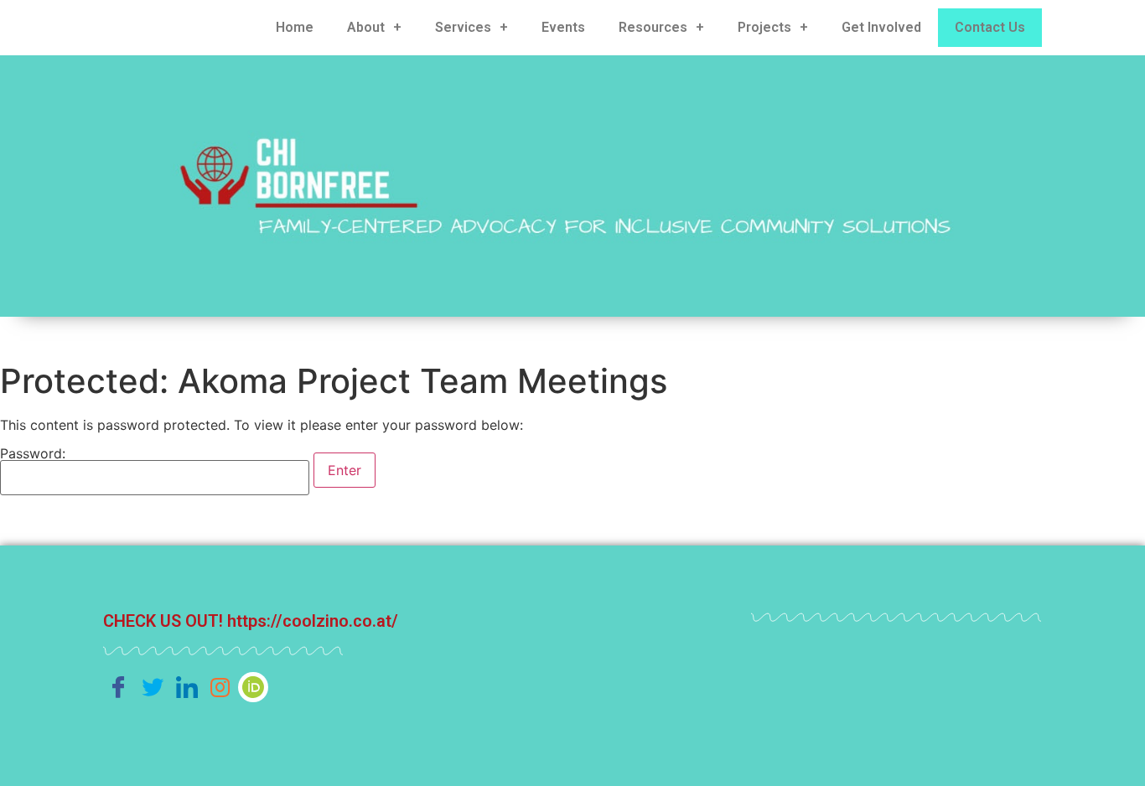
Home (294, 27)
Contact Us (990, 27)
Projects (764, 27)
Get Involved (881, 27)
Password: (32, 454)
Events (563, 27)
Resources (653, 27)
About (366, 27)
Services (463, 27)
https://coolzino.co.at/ (312, 621)
